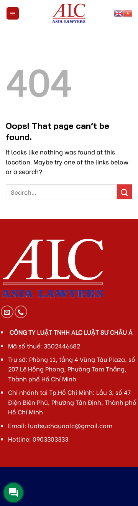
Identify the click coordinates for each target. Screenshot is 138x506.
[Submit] (124, 191)
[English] (118, 13)
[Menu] (13, 13)
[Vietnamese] (127, 13)
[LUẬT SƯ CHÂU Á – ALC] (69, 13)
